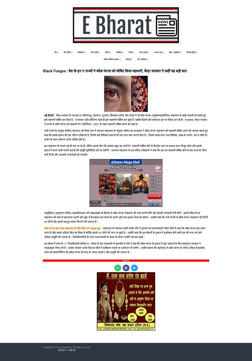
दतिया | (108, 52)
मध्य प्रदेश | (95, 52)
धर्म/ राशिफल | (142, 59)
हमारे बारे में (62, 350)
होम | (57, 52)
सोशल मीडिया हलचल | (112, 59)
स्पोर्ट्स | (129, 59)
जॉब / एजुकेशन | (175, 52)
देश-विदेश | (68, 52)
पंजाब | (131, 52)
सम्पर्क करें (72, 350)
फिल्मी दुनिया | (192, 52)
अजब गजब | (159, 52)
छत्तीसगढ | (81, 52)
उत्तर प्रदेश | (144, 52)
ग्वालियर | (120, 52)
